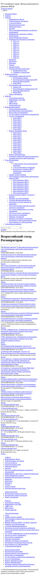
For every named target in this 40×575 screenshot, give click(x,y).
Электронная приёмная (13, 224)
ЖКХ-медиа (13, 103)
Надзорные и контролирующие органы (22, 220)
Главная (7, 16)
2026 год (16, 58)
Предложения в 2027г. (21, 193)
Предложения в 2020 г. (21, 180)
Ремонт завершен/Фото (17, 154)
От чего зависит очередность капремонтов (24, 114)
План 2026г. (17, 129)
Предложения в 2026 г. (21, 191)
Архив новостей (15, 105)
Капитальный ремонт (12, 107)
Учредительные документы (18, 21)
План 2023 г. (17, 123)
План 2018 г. (17, 138)
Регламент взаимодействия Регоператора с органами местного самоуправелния (24, 157)
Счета (11, 162)
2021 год (16, 48)
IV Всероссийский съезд (9, 419)
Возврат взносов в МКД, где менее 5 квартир (21, 522)
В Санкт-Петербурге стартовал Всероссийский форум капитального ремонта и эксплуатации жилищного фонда (20, 274)
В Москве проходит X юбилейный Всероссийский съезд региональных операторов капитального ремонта (18, 256)
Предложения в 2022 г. (21, 184)
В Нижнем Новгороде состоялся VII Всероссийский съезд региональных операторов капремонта (19, 319)
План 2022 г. (17, 122)
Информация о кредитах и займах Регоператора (21, 474)
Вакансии (12, 59)
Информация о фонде (16, 19)
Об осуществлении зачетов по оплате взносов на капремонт (22, 206)
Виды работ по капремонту (18, 112)
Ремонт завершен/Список (18, 131)
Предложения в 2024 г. (21, 187)
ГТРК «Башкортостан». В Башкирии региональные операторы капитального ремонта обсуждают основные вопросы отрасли (19, 338)
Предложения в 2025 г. (21, 189)
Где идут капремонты (16, 116)
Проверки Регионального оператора (21, 39)
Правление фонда (15, 27)
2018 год (16, 43)
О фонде (8, 17)
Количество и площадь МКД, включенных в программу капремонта (23, 171)
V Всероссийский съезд (9, 408)
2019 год (16, 45)
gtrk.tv (3, 342)
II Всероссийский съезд (9, 439)
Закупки (12, 28)
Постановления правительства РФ (25, 80)
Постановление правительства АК (25, 89)
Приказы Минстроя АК (21, 90)
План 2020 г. (17, 118)
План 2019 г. (17, 140)
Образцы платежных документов (20, 218)
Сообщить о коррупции (21, 72)
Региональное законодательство (20, 85)
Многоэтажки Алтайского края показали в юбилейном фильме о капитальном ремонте (16, 398)
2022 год (16, 50)
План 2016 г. (17, 134)
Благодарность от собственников (20, 222)
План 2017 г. (17, 136)
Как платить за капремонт (18, 215)
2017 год (16, 41)
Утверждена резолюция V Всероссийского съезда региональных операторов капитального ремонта (18, 305)
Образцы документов (16, 217)
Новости (8, 96)
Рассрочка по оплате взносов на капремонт (20, 528)
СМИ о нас (13, 101)
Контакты (12, 63)
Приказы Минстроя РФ (21, 81)
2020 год (16, 47)
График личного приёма (17, 175)
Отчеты (11, 65)
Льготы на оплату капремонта (19, 213)
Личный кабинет (7, 8)
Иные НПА (17, 83)
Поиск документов (15, 94)
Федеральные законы (20, 78)
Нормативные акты (20, 70)
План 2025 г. (17, 127)
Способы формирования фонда (20, 200)
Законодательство (11, 74)
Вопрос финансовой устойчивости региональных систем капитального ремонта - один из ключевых (18, 385)
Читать (3, 264)
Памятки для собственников (19, 198)
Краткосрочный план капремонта (21, 111)
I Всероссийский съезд (9, 448)
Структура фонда (15, 23)
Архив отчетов (14, 67)
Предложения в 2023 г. (21, 186)
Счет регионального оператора (24, 167)
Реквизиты (13, 61)
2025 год (16, 56)
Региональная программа (18, 109)
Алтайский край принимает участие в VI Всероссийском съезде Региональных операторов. (18, 352)
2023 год (16, 52)
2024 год (16, 54)
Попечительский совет (17, 25)
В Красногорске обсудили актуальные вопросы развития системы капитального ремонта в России (18, 290)
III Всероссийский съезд (9, 430)
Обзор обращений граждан (18, 37)
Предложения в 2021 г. (21, 182)
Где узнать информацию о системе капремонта (21, 533)
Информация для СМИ (17, 100)
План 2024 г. (17, 125)
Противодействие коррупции (19, 69)
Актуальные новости (16, 98)
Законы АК (17, 87)
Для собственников (11, 160)
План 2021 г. (17, 120)
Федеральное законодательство (20, 76)
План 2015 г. (17, 133)
